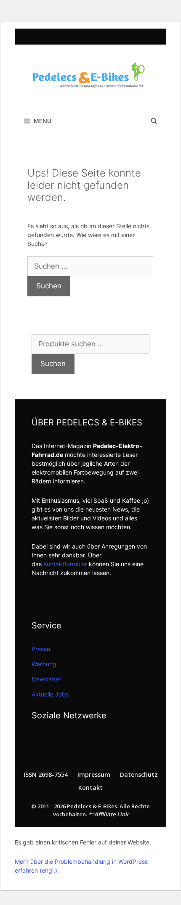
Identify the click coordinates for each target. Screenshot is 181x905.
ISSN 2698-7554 (46, 774)
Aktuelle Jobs (50, 694)
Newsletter (46, 679)
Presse (41, 648)
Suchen (53, 363)
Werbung (44, 664)
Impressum (93, 774)
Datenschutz (139, 774)
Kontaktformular (65, 563)
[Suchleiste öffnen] (154, 121)
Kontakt (90, 788)
